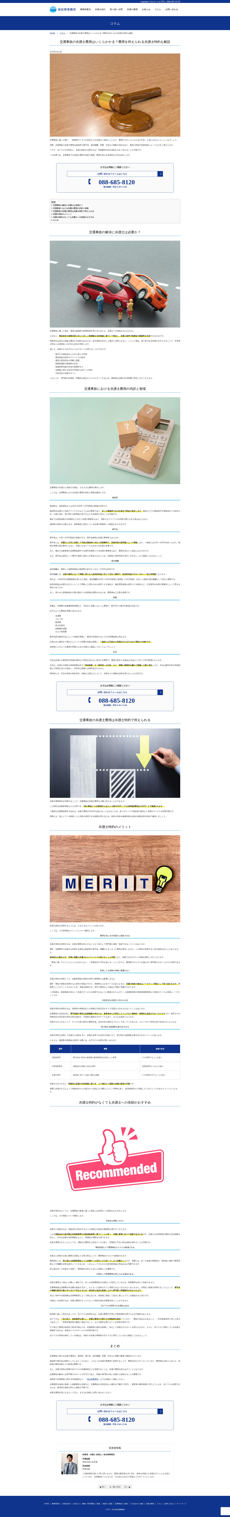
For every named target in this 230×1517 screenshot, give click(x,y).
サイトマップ (181, 1504)
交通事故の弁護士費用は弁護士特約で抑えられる (73, 211)
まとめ (57, 220)
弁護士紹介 (67, 1504)
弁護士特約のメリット (63, 214)
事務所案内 (56, 1504)
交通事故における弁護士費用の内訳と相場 (71, 208)
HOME (52, 33)
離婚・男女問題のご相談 (91, 1504)
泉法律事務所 (92, 1379)
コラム (62, 33)
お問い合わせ (169, 1504)
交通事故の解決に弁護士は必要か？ (69, 205)
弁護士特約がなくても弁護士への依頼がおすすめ (74, 217)
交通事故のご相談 (121, 1504)
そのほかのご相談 (137, 1504)
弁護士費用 (150, 1504)
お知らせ (76, 1504)
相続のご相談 (107, 1504)
